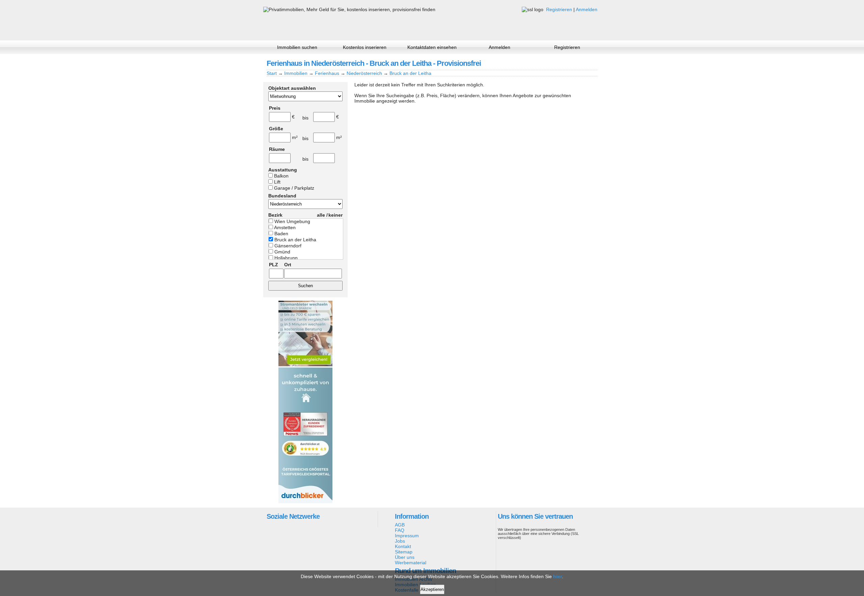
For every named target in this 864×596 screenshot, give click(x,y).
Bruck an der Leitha (410, 73)
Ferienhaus (327, 73)
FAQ (399, 530)
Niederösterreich (364, 73)
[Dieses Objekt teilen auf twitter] (580, 63)
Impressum (407, 535)
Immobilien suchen (297, 47)
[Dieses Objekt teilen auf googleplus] (569, 63)
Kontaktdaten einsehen (432, 47)
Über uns (404, 557)
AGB (400, 524)
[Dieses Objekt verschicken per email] (592, 63)
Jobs (400, 541)
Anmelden (586, 9)
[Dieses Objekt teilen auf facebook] (557, 63)
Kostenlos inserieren (364, 47)
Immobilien (295, 73)
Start (272, 73)
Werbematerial (410, 562)
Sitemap (403, 551)
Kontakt (403, 546)
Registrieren (559, 9)
